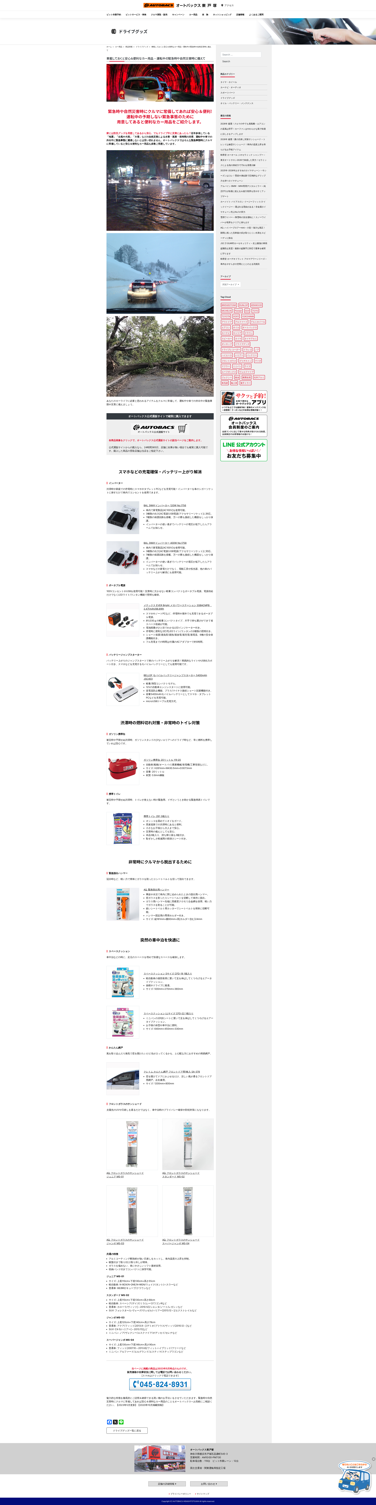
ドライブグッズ (142, 47)
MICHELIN (226, 310)
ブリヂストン (245, 360)
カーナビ (226, 333)
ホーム (109, 47)
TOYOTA (226, 316)
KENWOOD (256, 305)
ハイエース (227, 355)
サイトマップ (203, 1493)
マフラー (226, 366)
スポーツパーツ (227, 92)
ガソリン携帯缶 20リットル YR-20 (162, 759)
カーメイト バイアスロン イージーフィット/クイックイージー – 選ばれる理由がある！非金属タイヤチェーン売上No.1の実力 (243, 206)
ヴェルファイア (246, 372)
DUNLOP (243, 305)
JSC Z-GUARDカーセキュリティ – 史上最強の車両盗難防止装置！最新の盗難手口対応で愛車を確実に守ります (243, 248)
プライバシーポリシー (181, 1493)
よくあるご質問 (256, 14)
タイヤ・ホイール (228, 82)
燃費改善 (246, 377)
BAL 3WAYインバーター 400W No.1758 (165, 542)
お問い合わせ (208, 1483)
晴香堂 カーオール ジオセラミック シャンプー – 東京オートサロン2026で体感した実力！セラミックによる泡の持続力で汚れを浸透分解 (243, 160)
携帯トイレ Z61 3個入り (156, 816)
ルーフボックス (229, 372)
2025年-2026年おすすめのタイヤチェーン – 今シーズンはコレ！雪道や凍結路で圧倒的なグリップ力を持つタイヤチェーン (243, 175)
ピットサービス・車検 (136, 14)
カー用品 (193, 14)
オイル (236, 327)
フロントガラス (229, 360)
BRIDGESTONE (229, 305)
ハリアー (239, 355)
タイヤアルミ (251, 338)
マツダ (258, 360)
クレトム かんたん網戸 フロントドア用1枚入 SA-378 (172, 1071)
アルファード (241, 322)
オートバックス (249, 327)
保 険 (205, 14)
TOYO (255, 310)
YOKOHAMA (248, 316)
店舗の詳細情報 (166, 1483)
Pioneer (238, 310)
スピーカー (227, 338)
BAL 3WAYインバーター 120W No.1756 (165, 505)
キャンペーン (178, 14)
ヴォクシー (227, 377)
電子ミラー (245, 383)
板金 (237, 377)
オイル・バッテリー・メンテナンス (236, 103)
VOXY (236, 316)
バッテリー (252, 355)
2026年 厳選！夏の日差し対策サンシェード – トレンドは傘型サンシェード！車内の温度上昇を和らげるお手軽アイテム (243, 144)
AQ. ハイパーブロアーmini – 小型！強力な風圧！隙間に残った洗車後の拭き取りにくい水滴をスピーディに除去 (243, 232)
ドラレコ (247, 349)
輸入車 (234, 383)
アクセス (229, 5)
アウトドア (227, 322)
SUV (247, 310)
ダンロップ (227, 344)
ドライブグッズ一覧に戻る (127, 1430)
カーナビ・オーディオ (230, 87)
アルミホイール (258, 322)
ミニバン (237, 366)
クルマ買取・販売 (159, 14)
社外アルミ (259, 377)
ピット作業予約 (114, 14)
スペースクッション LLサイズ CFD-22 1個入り (168, 1013)
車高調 (225, 383)
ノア (257, 349)
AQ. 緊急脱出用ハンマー (156, 889)
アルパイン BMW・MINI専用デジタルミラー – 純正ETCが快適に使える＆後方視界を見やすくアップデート (243, 191)
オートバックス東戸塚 (180, 7)
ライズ (248, 366)
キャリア (237, 333)
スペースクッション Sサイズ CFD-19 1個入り (168, 973)
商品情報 (128, 47)
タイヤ (238, 338)
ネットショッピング (222, 14)
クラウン (249, 333)
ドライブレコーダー (231, 349)
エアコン (226, 327)
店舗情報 (240, 14)
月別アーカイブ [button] (229, 284)
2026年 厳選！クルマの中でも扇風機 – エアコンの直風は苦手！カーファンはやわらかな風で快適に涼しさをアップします (243, 128)
